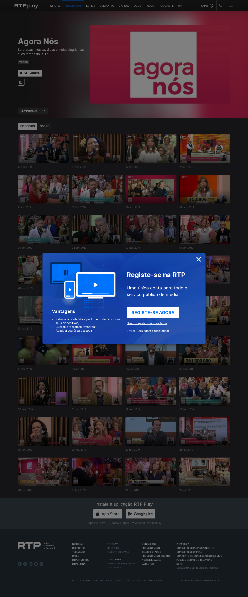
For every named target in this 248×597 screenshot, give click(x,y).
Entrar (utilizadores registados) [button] (148, 331)
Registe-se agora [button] (152, 312)
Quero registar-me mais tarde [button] (147, 323)
